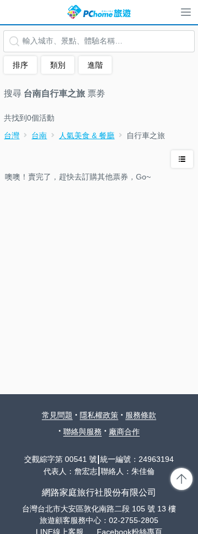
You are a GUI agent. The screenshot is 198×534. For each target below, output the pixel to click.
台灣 (11, 135)
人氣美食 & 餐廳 (86, 135)
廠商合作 (124, 431)
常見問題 (57, 415)
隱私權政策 (99, 415)
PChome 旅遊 (99, 12)
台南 (39, 135)
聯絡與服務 (82, 431)
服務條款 (140, 415)
